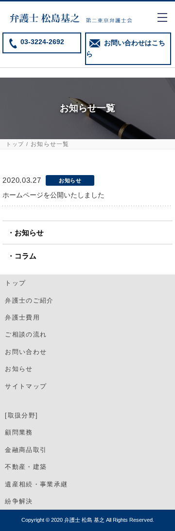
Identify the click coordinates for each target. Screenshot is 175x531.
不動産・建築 (26, 466)
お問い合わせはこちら (125, 48)
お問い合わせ (26, 351)
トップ (15, 144)
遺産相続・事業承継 (36, 484)
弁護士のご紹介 (29, 300)
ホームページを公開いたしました (53, 195)
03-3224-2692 (42, 42)
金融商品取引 (26, 449)
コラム (25, 256)
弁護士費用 (22, 317)
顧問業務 (19, 432)
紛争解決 (19, 501)
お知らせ (29, 232)
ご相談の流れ (26, 334)
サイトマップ (26, 386)
